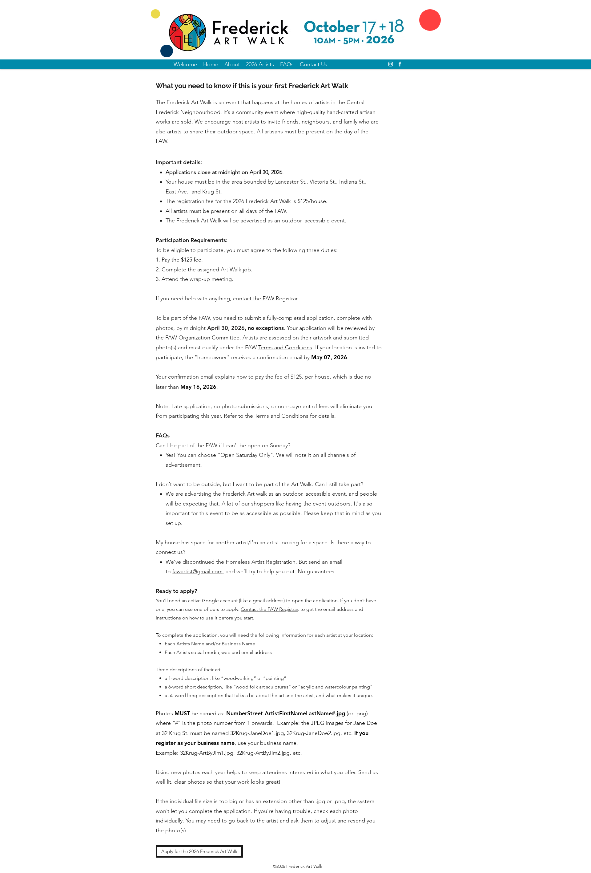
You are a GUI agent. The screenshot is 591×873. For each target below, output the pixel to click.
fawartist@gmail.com (197, 571)
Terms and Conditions (281, 415)
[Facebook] (400, 64)
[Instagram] (391, 64)
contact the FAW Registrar (265, 298)
